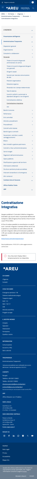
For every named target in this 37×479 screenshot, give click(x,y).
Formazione (6, 331)
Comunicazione (7, 345)
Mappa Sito (6, 460)
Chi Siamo (11, 14)
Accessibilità (6, 456)
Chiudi (32, 476)
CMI (4, 307)
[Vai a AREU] (13, 268)
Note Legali (6, 449)
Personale (26, 16)
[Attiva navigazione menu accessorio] (2, 2)
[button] (33, 8)
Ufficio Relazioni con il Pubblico (12, 397)
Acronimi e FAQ (7, 348)
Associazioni (6, 329)
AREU (3, 14)
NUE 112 (5, 301)
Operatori (5, 326)
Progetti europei (7, 312)
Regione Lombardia (9, 2)
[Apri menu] (3, 7)
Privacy (24, 471)
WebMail (5, 446)
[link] (32, 2)
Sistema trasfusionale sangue (12, 295)
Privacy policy (21, 476)
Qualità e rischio (7, 334)
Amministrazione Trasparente (10, 16)
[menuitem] (11, 36)
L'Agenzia (20, 14)
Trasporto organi (7, 298)
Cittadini (5, 323)
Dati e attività (7, 350)
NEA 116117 (6, 304)
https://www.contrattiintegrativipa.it (12, 239)
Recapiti (5, 375)
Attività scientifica (8, 310)
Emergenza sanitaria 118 (10, 292)
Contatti (5, 282)
